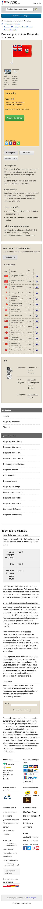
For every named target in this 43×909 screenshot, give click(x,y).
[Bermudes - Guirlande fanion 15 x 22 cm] (6, 311)
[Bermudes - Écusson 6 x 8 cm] (6, 317)
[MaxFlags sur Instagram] (33, 849)
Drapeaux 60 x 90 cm (12, 447)
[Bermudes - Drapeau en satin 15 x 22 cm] (6, 345)
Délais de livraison (10, 860)
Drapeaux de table (10, 470)
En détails (26, 153)
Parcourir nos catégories (21, 16)
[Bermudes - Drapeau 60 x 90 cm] (6, 283)
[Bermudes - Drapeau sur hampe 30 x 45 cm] (6, 306)
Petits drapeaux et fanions (13, 464)
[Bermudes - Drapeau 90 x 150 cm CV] (6, 328)
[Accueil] (2, 21)
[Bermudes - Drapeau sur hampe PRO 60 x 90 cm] (6, 334)
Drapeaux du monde (11, 422)
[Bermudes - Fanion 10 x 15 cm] (6, 288)
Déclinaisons (10, 257)
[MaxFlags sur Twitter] (29, 849)
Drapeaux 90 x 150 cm (12, 442)
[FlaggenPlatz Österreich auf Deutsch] (5, 886)
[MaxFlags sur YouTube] (37, 849)
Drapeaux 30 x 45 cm (12, 453)
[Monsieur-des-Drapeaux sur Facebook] (25, 849)
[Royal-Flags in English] (17, 886)
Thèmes (6, 427)
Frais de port (8, 849)
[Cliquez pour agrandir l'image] (21, 66)
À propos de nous (10, 812)
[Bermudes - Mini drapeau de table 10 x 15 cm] (6, 294)
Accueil (6, 416)
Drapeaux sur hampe (11, 487)
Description (10, 153)
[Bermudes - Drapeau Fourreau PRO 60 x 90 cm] (6, 322)
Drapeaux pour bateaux (12, 503)
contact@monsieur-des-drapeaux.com (19, 235)
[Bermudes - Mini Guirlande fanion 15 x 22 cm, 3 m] (6, 351)
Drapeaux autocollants (12, 515)
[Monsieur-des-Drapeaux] (11, 3)
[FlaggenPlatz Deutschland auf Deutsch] (13, 886)
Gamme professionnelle (13, 492)
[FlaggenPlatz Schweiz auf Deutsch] (9, 886)
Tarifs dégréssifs (11, 158)
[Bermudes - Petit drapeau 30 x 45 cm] (6, 277)
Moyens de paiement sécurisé (11, 864)
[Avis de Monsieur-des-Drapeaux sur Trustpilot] (8, 765)
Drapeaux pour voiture (12, 498)
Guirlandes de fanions (12, 509)
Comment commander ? (11, 845)
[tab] (11, 153)
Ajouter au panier (14, 118)
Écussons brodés (10, 481)
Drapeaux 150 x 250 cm (13, 458)
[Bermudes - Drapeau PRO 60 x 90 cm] (6, 340)
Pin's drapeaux (9, 475)
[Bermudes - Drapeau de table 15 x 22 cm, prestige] (6, 300)
